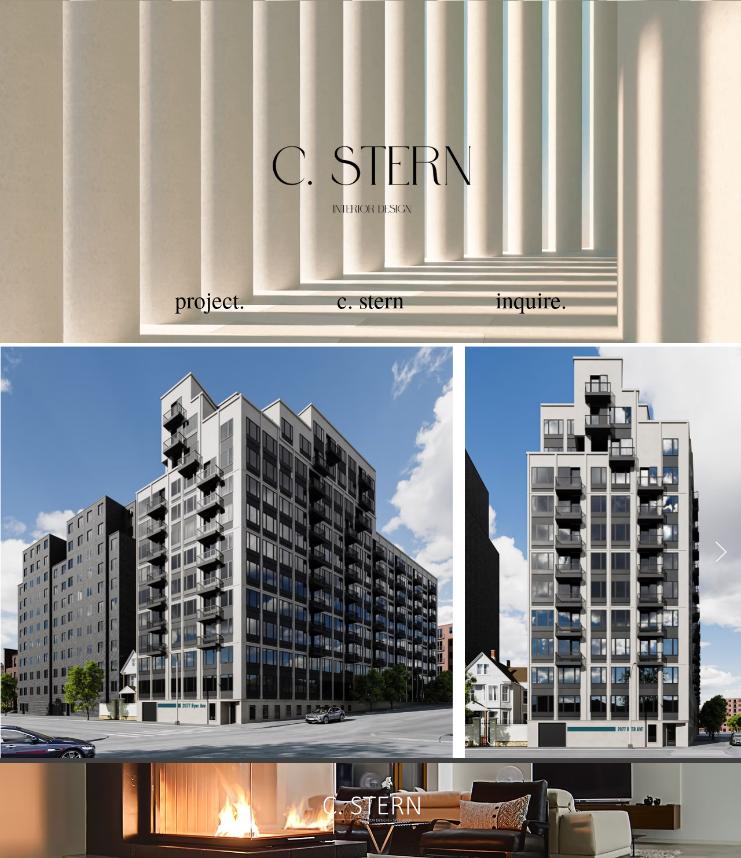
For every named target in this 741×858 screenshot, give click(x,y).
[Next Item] (721, 553)
